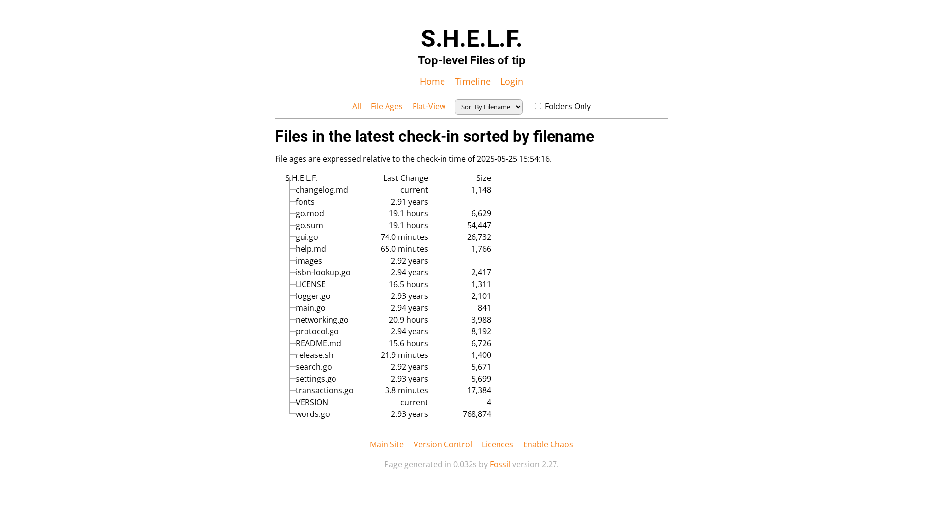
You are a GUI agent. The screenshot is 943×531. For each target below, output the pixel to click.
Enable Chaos (548, 444)
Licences (497, 444)
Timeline (473, 81)
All (356, 106)
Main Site (387, 444)
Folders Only (568, 106)
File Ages (387, 106)
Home (432, 81)
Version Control (443, 444)
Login (511, 81)
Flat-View (429, 106)
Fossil (500, 464)
